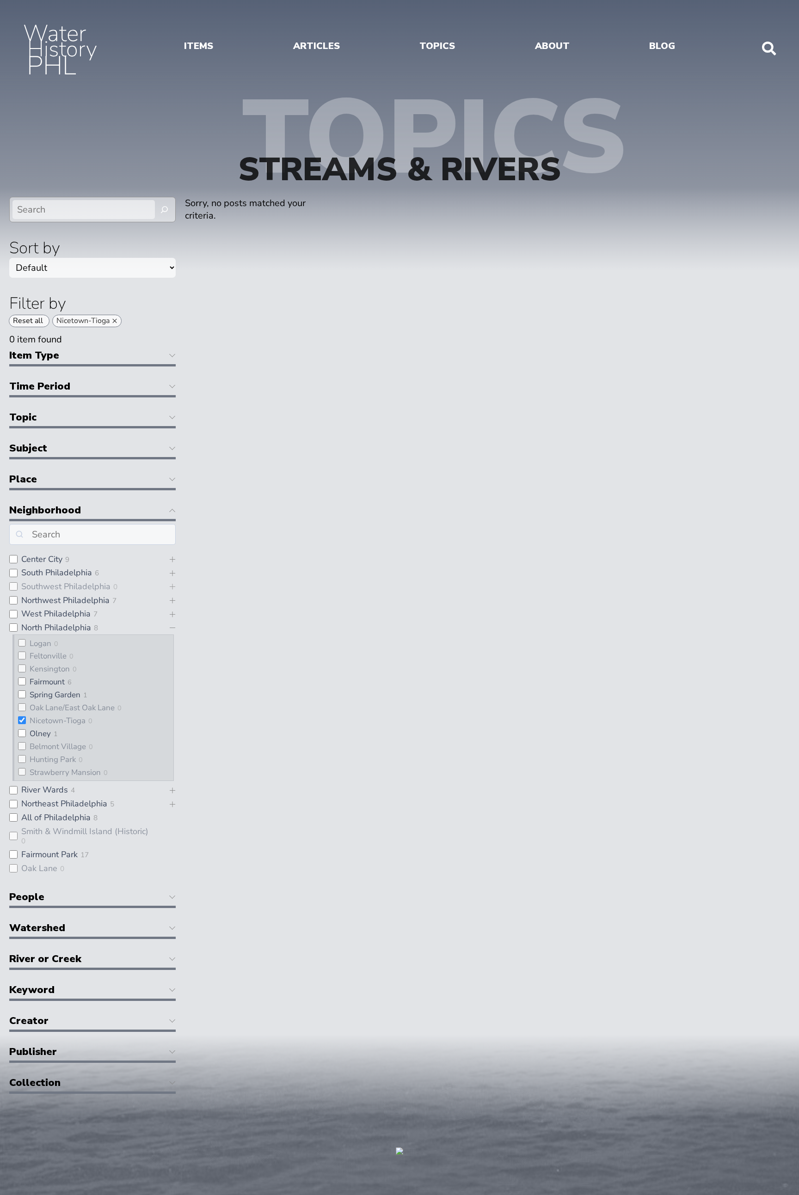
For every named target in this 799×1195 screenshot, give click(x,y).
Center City (41, 559)
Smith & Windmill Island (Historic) (84, 831)
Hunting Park (53, 759)
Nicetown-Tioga (58, 720)
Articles (316, 46)
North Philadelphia (56, 627)
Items (198, 46)
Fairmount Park (49, 854)
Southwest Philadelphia (66, 586)
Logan (40, 643)
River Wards (44, 789)
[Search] (164, 209)
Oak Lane (39, 868)
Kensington (50, 669)
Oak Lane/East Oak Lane (72, 707)
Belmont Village (58, 746)
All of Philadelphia (56, 817)
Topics (437, 46)
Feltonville (48, 656)
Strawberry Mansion (65, 772)
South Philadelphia (56, 572)
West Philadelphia (56, 613)
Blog (662, 46)
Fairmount (47, 682)
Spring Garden (55, 694)
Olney (40, 733)
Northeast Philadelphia (64, 803)
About (552, 46)
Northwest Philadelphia (65, 600)
